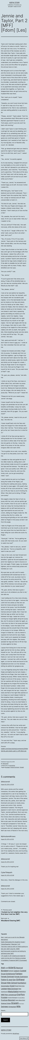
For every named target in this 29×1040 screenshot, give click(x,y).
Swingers (4, 1007)
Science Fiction (6, 1003)
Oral (18, 994)
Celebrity (17, 971)
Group (3, 983)
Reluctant (11, 1000)
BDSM (10, 968)
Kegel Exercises (20, 986)
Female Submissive (21, 976)
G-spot (9, 980)
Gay (14, 980)
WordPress (16, 1033)
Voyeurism (12, 1006)
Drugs (3, 974)
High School (12, 983)
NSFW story (14, 3)
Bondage (7, 767)
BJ (15, 967)
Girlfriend (20, 979)
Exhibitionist (10, 974)
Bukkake (10, 971)
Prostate (4, 997)
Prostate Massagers (13, 997)
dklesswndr (5, 763)
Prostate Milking (21, 997)
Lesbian (4, 989)
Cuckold (23, 971)
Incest (12, 986)
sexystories (12, 765)
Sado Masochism (20, 1000)
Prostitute (4, 1000)
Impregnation (5, 986)
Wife (18, 1006)
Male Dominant (12, 989)
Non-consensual (11, 995)
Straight (22, 767)
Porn (23, 994)
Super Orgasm (21, 1003)
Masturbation (13, 991)
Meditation (22, 991)
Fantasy (18, 973)
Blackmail (19, 968)
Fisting (3, 980)
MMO (3, 995)
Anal (3, 968)
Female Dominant (14, 767)
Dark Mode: (23, 1038)
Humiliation (21, 983)
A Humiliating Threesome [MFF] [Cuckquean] (14, 960)
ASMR (6, 968)
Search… (3, 1010)
